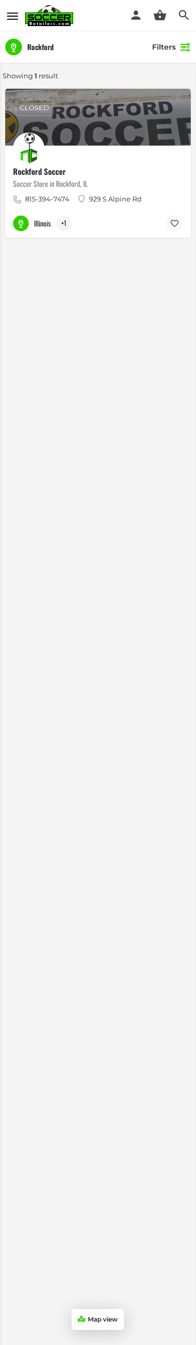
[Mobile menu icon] (12, 16)
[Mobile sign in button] (136, 15)
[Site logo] (50, 15)
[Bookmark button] (174, 223)
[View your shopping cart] (160, 15)
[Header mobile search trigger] (184, 15)
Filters (164, 47)
